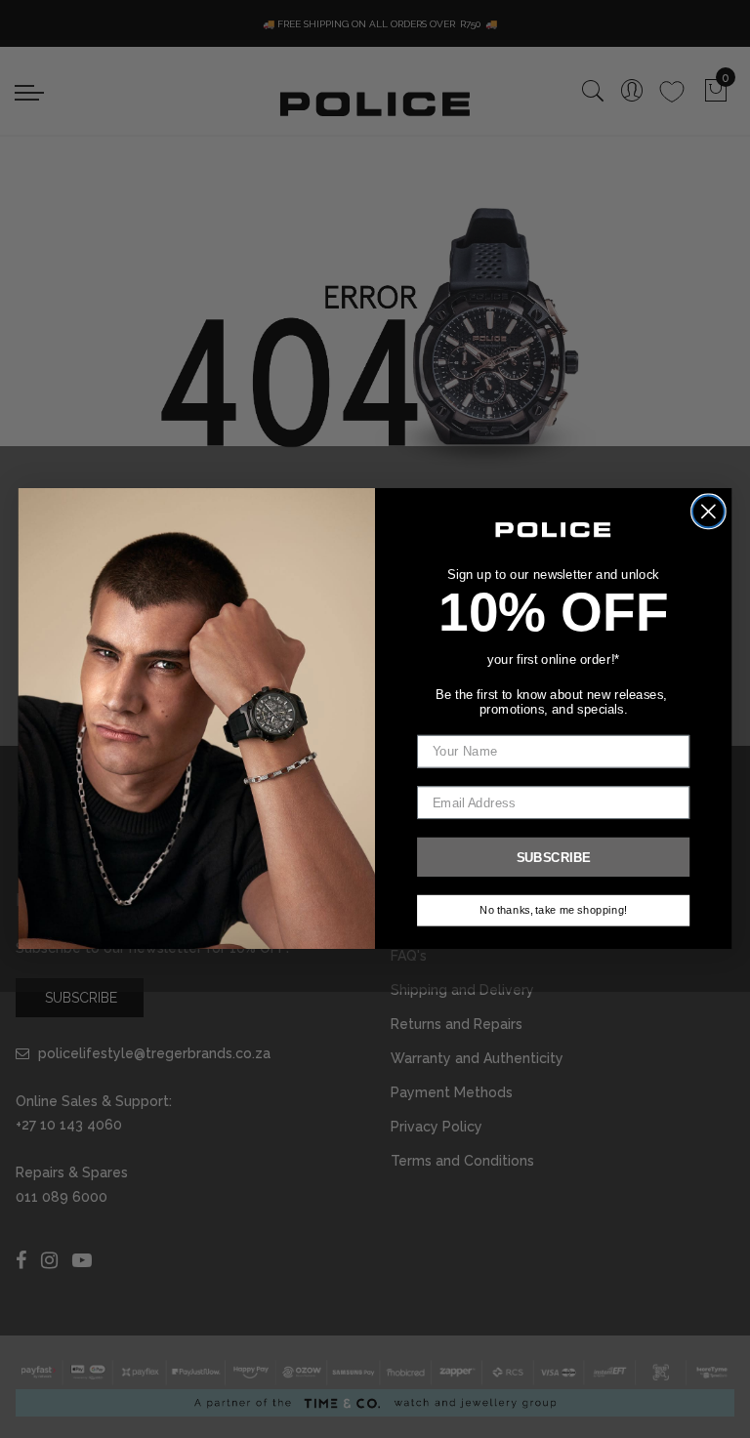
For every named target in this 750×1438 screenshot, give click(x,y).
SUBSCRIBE (554, 857)
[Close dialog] (708, 512)
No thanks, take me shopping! (553, 911)
